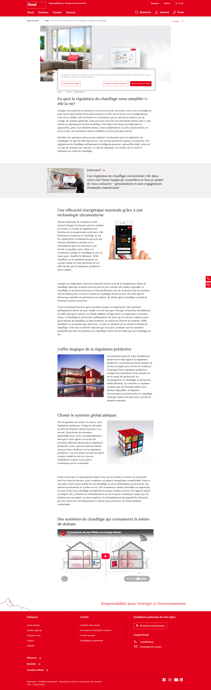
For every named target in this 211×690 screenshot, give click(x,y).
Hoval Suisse (33, 625)
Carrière (167, 3)
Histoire (30, 646)
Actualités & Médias (35, 669)
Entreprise (155, 3)
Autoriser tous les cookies (141, 83)
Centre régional (34, 630)
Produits (57, 12)
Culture (30, 640)
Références (32, 657)
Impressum (31, 682)
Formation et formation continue (95, 630)
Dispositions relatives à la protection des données (80, 682)
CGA (29, 685)
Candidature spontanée (91, 640)
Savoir (30, 12)
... (42, 21)
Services (70, 12)
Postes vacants (87, 635)
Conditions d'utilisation (48, 682)
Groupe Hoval (33, 635)
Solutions (43, 12)
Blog (47, 21)
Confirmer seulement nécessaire (115, 83)
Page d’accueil (32, 21)
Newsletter (31, 663)
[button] (150, 626)
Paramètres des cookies (71, 83)
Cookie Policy (39, 685)
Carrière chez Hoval (90, 625)
